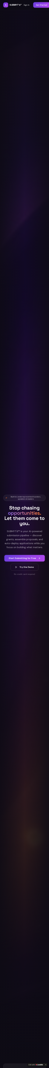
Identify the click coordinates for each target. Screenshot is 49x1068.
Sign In (26, 5)
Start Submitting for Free (22, 558)
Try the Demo (26, 567)
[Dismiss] (45, 1064)
